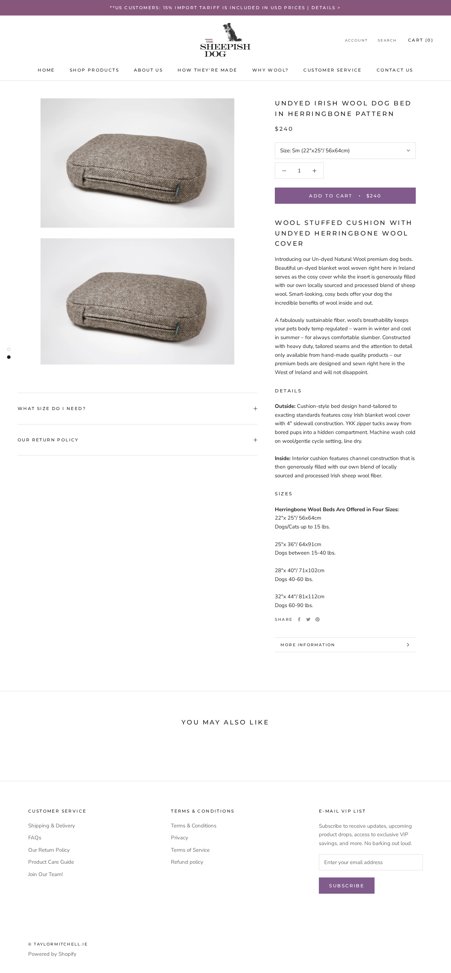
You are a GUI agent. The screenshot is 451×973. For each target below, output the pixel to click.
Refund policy (187, 861)
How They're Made (207, 70)
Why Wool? (270, 70)
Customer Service (332, 70)
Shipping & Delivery (51, 825)
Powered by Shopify (52, 953)
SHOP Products (94, 70)
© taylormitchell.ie (58, 944)
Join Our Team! (45, 874)
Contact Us (395, 70)
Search (387, 40)
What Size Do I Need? (52, 408)
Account (356, 40)
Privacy (179, 837)
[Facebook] (299, 619)
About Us (148, 70)
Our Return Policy (48, 439)
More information (307, 644)
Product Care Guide (51, 861)
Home (46, 70)
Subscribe (346, 885)
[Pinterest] (317, 619)
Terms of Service (190, 849)
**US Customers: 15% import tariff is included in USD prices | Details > (225, 7)
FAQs (34, 837)
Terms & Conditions (193, 825)
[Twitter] (308, 619)
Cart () (420, 40)
